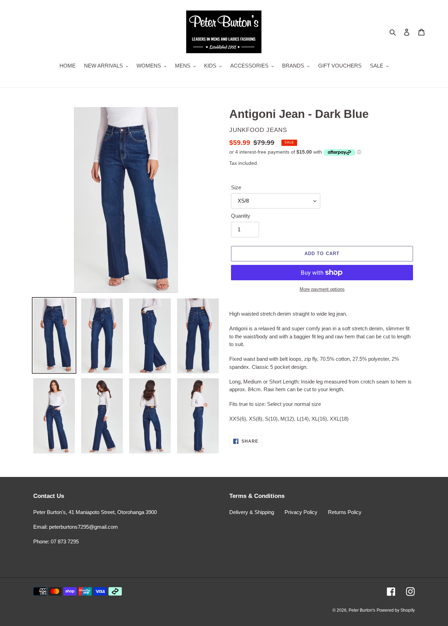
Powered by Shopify (396, 610)
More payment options (322, 289)
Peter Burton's (362, 610)
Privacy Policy (301, 512)
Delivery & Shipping (251, 512)
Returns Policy (345, 512)
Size (236, 187)
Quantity (240, 216)
